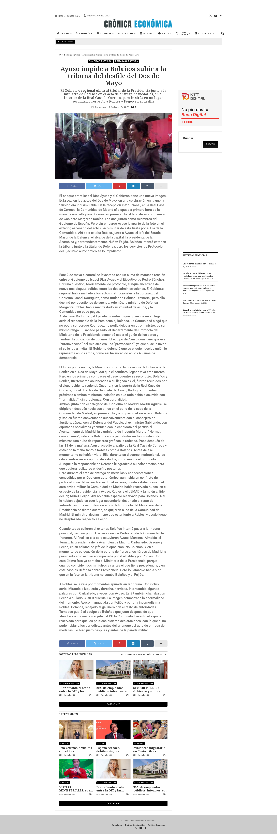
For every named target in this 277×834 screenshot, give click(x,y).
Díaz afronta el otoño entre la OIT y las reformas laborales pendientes (74, 689)
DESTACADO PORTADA (126, 61)
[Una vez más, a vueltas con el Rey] (76, 729)
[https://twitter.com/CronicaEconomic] (210, 15)
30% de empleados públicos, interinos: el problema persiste (112, 689)
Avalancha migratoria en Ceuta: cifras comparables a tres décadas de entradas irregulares (149, 749)
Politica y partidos (72, 55)
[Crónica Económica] (138, 23)
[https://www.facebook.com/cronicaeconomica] (221, 15)
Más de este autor (156, 654)
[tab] (132, 654)
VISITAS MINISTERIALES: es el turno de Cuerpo (75, 789)
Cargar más (113, 704)
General (101, 743)
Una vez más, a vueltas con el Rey (75, 749)
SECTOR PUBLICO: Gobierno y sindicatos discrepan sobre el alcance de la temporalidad (149, 689)
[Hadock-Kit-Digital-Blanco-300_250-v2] (200, 125)
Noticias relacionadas (132, 654)
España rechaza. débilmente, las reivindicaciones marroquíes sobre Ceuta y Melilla (109, 749)
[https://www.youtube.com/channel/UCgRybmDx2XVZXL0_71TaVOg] (215, 15)
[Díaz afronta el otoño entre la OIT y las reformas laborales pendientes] (76, 669)
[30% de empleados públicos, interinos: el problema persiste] (113, 669)
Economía (138, 743)
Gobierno (64, 743)
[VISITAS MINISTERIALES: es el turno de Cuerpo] (76, 768)
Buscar (188, 138)
